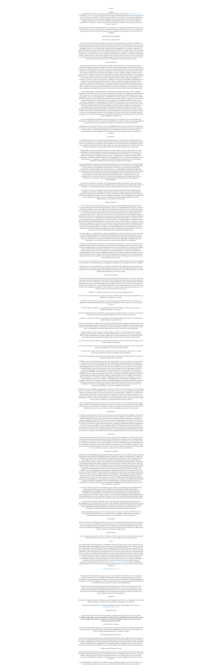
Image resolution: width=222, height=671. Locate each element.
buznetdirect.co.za (134, 14)
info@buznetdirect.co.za (111, 569)
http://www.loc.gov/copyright (117, 562)
